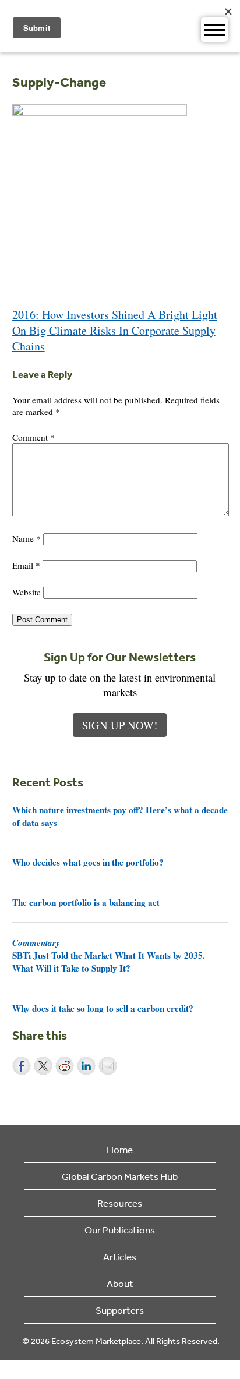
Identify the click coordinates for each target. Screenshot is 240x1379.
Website (26, 592)
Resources (119, 1203)
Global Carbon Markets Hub (120, 1176)
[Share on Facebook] (21, 1066)
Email (26, 565)
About (120, 1283)
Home (120, 1149)
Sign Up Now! (119, 725)
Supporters (120, 1310)
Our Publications (119, 1230)
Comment (33, 437)
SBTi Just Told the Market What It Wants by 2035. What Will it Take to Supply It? (108, 955)
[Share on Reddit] (64, 1066)
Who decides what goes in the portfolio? (88, 862)
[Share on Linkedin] (86, 1066)
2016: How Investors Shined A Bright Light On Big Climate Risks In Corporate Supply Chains (114, 330)
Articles (119, 1256)
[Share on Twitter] (43, 1066)
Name (26, 538)
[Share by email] (107, 1066)
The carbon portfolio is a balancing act (86, 902)
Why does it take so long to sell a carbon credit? (102, 1008)
